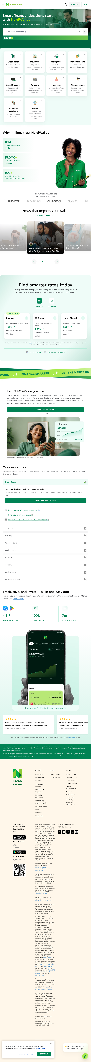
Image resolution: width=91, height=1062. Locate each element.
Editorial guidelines (39, 796)
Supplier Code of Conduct (71, 779)
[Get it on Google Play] (12, 608)
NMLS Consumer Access (43, 901)
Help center (55, 774)
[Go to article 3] (45, 261)
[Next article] (56, 261)
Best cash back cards (45, 500)
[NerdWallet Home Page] (14, 5)
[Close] (88, 1044)
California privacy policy (71, 787)
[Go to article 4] (48, 261)
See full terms (18, 599)
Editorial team (41, 806)
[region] (45, 242)
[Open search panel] (65, 4)
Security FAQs (56, 777)
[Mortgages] (51, 301)
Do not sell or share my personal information (71, 801)
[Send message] (85, 32)
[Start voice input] (80, 32)
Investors (39, 816)
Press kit (38, 813)
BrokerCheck (39, 975)
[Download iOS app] (19, 837)
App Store (71, 737)
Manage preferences (25, 1054)
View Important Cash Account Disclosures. (44, 988)
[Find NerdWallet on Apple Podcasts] (72, 832)
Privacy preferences (70, 793)
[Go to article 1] (39, 261)
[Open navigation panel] (3, 4)
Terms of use (71, 774)
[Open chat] (85, 1056)
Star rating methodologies (41, 802)
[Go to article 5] (51, 261)
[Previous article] (34, 261)
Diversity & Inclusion (39, 791)
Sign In (74, 4)
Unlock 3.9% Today (45, 410)
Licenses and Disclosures (42, 869)
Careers (38, 781)
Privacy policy (71, 783)
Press (37, 809)
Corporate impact (39, 785)
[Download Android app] (19, 852)
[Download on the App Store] (5, 608)
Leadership (39, 777)
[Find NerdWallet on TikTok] (76, 832)
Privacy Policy (48, 966)
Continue (44, 1054)
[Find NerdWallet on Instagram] (68, 832)
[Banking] (39, 301)
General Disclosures (41, 972)
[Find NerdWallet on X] (59, 832)
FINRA (45, 957)
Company (39, 774)
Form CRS (42, 964)
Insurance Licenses (42, 893)
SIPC (49, 957)
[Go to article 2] (42, 261)
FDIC (30, 343)
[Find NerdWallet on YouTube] (63, 832)
